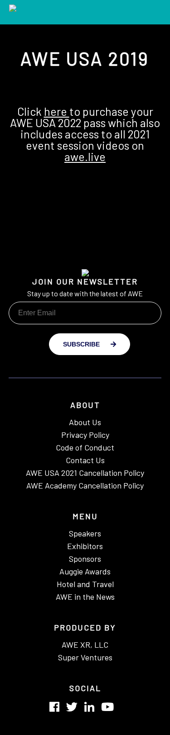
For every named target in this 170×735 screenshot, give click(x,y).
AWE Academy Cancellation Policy (85, 484)
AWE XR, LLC (85, 644)
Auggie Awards (85, 570)
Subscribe (82, 344)
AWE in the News (85, 596)
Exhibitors (85, 545)
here (56, 111)
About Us (85, 421)
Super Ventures (85, 656)
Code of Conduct (85, 446)
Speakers (85, 532)
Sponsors (85, 558)
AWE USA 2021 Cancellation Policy (85, 472)
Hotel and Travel (85, 583)
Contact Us (85, 459)
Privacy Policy (85, 434)
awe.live (85, 156)
